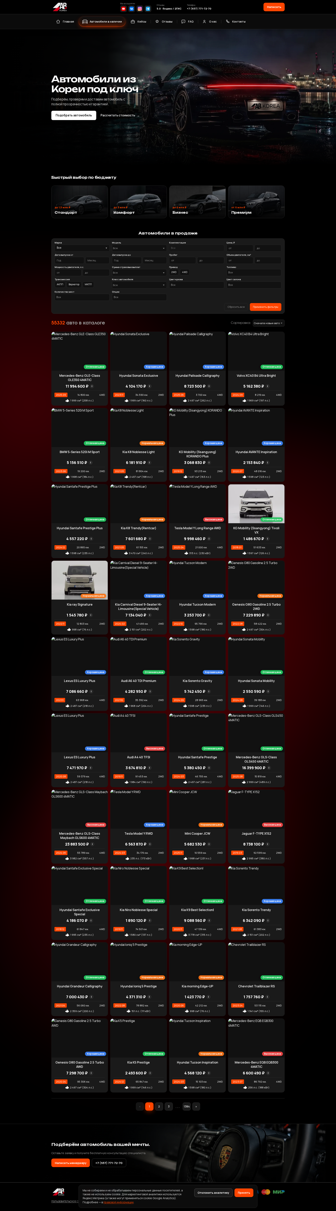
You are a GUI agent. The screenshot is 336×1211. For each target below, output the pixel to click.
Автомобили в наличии (106, 21)
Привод (173, 267)
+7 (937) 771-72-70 (199, 8)
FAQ (190, 21)
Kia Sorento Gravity (197, 681)
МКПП (88, 284)
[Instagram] (139, 8)
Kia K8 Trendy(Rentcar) (138, 528)
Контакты (239, 21)
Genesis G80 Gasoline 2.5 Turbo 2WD (256, 606)
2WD (174, 272)
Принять (244, 1192)
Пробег (173, 255)
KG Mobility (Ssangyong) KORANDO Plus (197, 454)
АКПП (60, 284)
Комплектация (177, 242)
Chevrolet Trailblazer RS (256, 986)
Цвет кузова (176, 279)
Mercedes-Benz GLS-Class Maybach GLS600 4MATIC (79, 835)
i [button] (149, 386)
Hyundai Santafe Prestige (197, 757)
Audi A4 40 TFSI (138, 757)
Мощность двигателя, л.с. (69, 267)
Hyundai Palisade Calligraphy (198, 375)
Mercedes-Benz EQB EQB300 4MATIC (256, 1064)
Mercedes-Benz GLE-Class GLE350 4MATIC (79, 377)
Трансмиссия (62, 279)
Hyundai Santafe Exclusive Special (80, 912)
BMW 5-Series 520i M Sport (80, 452)
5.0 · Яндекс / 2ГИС (169, 8)
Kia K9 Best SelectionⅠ (197, 910)
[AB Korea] (59, 7)
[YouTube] (123, 8)
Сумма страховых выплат (126, 267)
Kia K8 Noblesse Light (138, 452)
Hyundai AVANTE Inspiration (256, 452)
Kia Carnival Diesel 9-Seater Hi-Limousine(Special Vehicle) (138, 606)
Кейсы (141, 21)
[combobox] (139, 248)
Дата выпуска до (121, 255)
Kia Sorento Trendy (256, 910)
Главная (68, 21)
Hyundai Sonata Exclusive (138, 375)
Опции (115, 291)
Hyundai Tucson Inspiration (197, 1062)
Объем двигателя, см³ (239, 255)
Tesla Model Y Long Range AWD (197, 528)
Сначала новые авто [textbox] (267, 323)
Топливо (231, 267)
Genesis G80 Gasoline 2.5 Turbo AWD (79, 1064)
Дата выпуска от (64, 255)
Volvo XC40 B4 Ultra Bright (256, 375)
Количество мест (64, 291)
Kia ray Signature (80, 604)
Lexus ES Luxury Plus (79, 681)
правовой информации (118, 1202)
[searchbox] (196, 248)
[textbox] (137, 248)
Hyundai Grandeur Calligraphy (79, 986)
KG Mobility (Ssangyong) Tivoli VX (256, 530)
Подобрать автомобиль (74, 115)
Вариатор (74, 284)
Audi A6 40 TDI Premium (138, 681)
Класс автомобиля (122, 279)
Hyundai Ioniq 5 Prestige (139, 986)
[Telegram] (148, 8)
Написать (274, 7)
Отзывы (167, 21)
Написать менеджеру (70, 1163)
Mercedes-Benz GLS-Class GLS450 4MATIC (256, 759)
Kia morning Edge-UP (197, 986)
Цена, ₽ (231, 242)
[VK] (131, 8)
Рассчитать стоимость (120, 115)
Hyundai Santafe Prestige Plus (80, 528)
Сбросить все (236, 307)
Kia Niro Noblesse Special (139, 910)
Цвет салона (234, 279)
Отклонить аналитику (213, 1192)
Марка (58, 242)
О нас (213, 21)
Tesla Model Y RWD (138, 833)
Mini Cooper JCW (197, 833)
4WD (184, 272)
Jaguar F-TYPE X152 (256, 833)
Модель (116, 242)
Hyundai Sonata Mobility (256, 681)
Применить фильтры (265, 307)
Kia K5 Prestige (138, 1062)
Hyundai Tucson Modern (197, 604)
